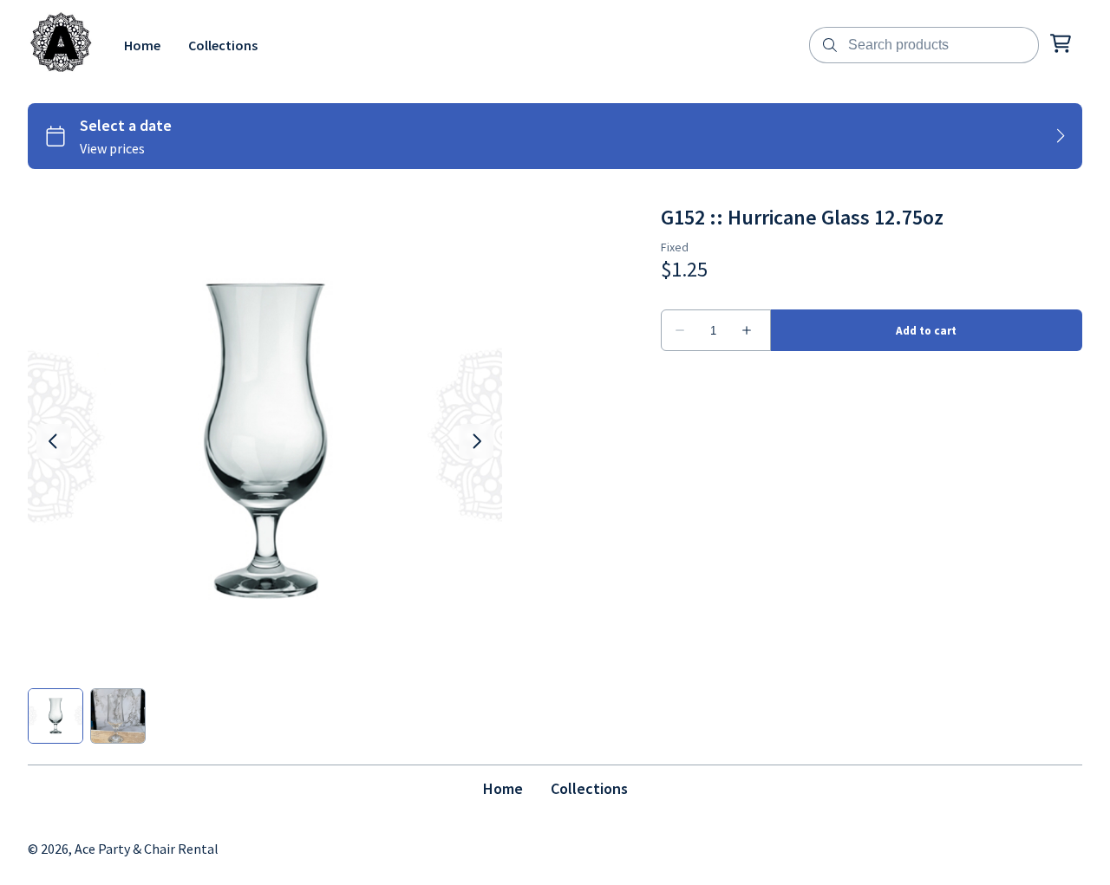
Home (503, 788)
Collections (589, 788)
